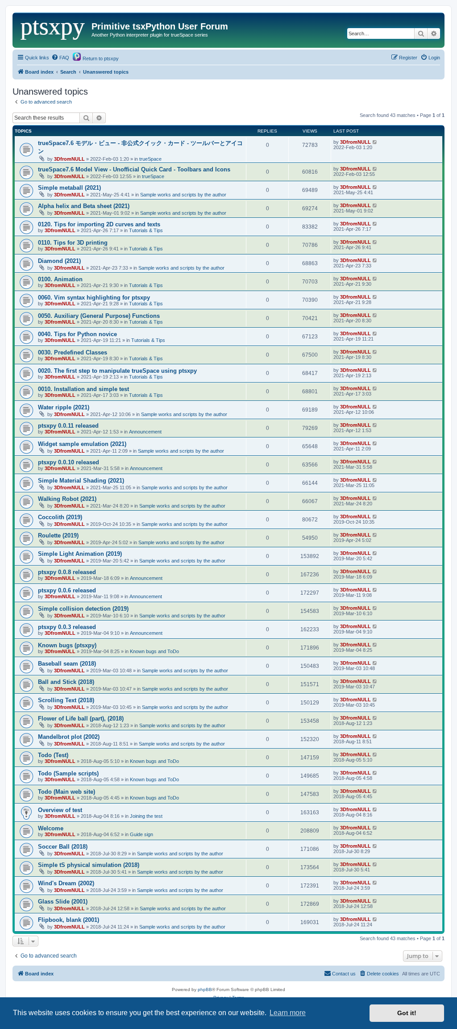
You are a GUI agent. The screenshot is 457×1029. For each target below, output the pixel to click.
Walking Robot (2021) (67, 499)
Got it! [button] (406, 1013)
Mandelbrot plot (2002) (69, 736)
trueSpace (150, 159)
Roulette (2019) (58, 535)
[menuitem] (60, 57)
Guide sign (141, 834)
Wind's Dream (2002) (66, 883)
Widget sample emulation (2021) (82, 444)
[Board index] (53, 29)
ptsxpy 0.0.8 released (67, 572)
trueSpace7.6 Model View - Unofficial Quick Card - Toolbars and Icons (134, 169)
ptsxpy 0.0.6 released (67, 590)
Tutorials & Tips (146, 230)
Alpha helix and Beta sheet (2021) (83, 206)
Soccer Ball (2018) (62, 846)
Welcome (50, 828)
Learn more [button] (288, 1013)
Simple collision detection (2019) (83, 608)
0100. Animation (60, 279)
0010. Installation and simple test (83, 389)
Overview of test (60, 810)
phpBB (205, 989)
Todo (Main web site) (66, 791)
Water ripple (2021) (63, 407)
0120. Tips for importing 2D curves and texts (99, 224)
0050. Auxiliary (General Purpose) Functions (99, 315)
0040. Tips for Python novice (77, 334)
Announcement (145, 431)
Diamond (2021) (59, 261)
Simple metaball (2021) (69, 187)
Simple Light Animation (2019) (80, 553)
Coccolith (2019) (60, 517)
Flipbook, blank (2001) (68, 920)
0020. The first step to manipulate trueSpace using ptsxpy (117, 370)
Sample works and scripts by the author (183, 194)
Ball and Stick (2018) (66, 682)
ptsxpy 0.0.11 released (68, 425)
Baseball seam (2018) (67, 663)
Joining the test (146, 816)
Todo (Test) (53, 755)
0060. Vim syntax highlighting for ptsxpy (94, 297)
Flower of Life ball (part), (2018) (81, 718)
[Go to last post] (375, 142)
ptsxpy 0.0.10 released (68, 462)
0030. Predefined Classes (72, 352)
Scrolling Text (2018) (66, 700)
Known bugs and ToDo (154, 651)
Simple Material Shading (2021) (81, 480)
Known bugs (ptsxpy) (67, 645)
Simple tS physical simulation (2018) (88, 865)
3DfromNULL (69, 159)
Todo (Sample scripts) (68, 773)
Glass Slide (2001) (62, 901)
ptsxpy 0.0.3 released (67, 627)
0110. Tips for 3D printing (73, 242)
